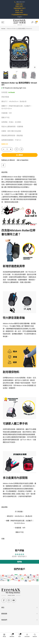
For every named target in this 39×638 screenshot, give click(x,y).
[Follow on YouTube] (13, 600)
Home (3, 28)
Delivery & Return (8, 160)
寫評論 (19, 562)
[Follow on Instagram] (8, 600)
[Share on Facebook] (3, 165)
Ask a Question (22, 160)
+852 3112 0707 (20, 2)
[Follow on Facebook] (3, 600)
